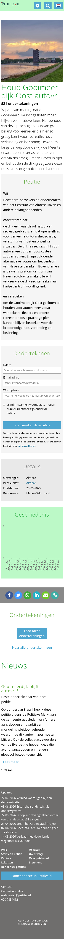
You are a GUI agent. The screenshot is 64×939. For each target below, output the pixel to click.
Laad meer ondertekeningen (32, 633)
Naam (7, 365)
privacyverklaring (26, 445)
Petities (6, 858)
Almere (31, 483)
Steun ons (35, 862)
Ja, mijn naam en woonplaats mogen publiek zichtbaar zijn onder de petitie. (31, 409)
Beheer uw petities (13, 866)
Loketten (7, 862)
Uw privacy (36, 854)
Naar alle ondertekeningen (32, 647)
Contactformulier (12, 891)
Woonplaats (11, 390)
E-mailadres (11, 377)
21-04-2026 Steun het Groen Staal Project (28, 824)
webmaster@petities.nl (16, 895)
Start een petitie (11, 854)
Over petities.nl (39, 858)
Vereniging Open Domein (32, 923)
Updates (34, 849)
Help (4, 849)
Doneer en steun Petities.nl (32, 876)
